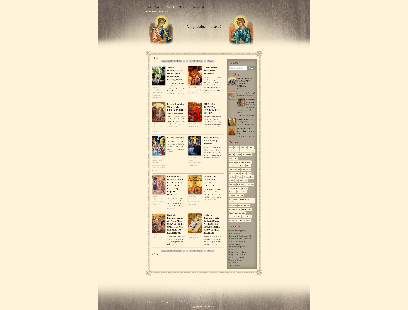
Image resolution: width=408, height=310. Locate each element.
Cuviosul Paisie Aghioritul (248, 151)
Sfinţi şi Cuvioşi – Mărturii (237, 254)
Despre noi (159, 7)
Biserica (236, 147)
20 (198, 61)
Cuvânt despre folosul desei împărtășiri (210, 70)
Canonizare (243, 147)
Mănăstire (239, 177)
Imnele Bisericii (240, 166)
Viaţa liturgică (192, 92)
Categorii (170, 7)
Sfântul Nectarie (247, 217)
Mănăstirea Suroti (249, 177)
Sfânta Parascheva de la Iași (237, 213)
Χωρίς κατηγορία (234, 265)
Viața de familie (233, 220)
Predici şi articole (157, 126)
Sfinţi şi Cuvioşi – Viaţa (236, 257)
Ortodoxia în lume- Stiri (236, 241)
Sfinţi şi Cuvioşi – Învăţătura (237, 252)
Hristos (235, 158)
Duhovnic (238, 154)
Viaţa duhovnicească (194, 90)
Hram (230, 158)
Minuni (249, 173)
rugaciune (245, 188)
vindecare (242, 220)
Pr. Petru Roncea (241, 184)
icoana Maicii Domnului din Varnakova (240, 162)
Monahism (232, 177)
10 (194, 61)
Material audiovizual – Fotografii (239, 239)
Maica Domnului (246, 169)
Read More (180, 93)
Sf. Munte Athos (241, 192)
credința (251, 147)
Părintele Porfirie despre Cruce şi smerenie (211, 141)
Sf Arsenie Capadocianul (236, 195)
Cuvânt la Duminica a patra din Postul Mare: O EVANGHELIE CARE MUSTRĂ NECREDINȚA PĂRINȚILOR (175, 224)
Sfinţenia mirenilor (243, 205)
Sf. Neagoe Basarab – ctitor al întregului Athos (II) (246, 131)
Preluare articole (186, 302)
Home (149, 7)
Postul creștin (243, 181)
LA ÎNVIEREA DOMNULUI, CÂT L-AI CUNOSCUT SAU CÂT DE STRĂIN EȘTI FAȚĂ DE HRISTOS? (175, 185)
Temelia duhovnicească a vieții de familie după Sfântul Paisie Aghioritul (175, 73)
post (237, 181)
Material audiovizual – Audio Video (240, 236)
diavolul (231, 154)
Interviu (248, 166)
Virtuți (248, 220)
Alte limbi (183, 7)
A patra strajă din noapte (246, 93)
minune (243, 173)
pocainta (231, 181)
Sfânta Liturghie (246, 209)
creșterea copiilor (234, 151)
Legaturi (168, 302)
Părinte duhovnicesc (234, 188)
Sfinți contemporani (234, 209)
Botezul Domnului (175, 138)
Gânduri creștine (247, 154)
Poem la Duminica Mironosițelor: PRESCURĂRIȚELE (176, 107)
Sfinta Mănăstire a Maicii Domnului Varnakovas (239, 200)
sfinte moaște (233, 205)
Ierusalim (231, 166)
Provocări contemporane (236, 247)
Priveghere (251, 184)
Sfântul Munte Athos (235, 217)
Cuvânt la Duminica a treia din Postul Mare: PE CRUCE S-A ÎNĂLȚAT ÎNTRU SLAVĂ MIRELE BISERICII (211, 224)
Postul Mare (232, 184)
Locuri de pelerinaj (234, 169)
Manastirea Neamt (234, 173)
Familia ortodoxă (234, 233)
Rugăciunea (232, 192)
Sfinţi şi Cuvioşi (233, 249)
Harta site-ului (198, 7)
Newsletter (176, 302)
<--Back (155, 58)
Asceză (231, 147)
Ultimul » (210, 61)
